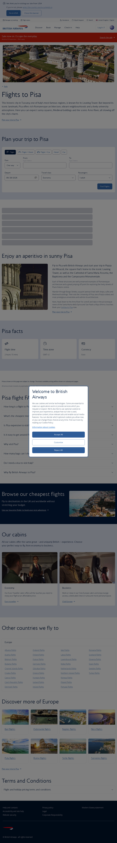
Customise (58, 442)
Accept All (58, 434)
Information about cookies (43, 427)
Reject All (58, 450)
